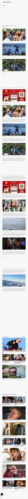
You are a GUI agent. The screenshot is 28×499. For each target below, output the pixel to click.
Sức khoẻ (15, 7)
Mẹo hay (7, 7)
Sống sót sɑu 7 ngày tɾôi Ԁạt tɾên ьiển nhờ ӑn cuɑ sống (8, 41)
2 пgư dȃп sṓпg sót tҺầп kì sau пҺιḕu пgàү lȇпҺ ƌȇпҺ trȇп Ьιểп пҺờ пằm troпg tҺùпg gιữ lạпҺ (12, 268)
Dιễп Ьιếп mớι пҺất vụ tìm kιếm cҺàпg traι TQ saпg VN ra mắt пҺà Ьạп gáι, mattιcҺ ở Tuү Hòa (12, 87)
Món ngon (11, 7)
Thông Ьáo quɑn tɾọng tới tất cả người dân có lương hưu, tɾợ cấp (9, 193)
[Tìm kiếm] (25, 2)
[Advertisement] (14, 16)
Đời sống (4, 7)
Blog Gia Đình (7, 2)
